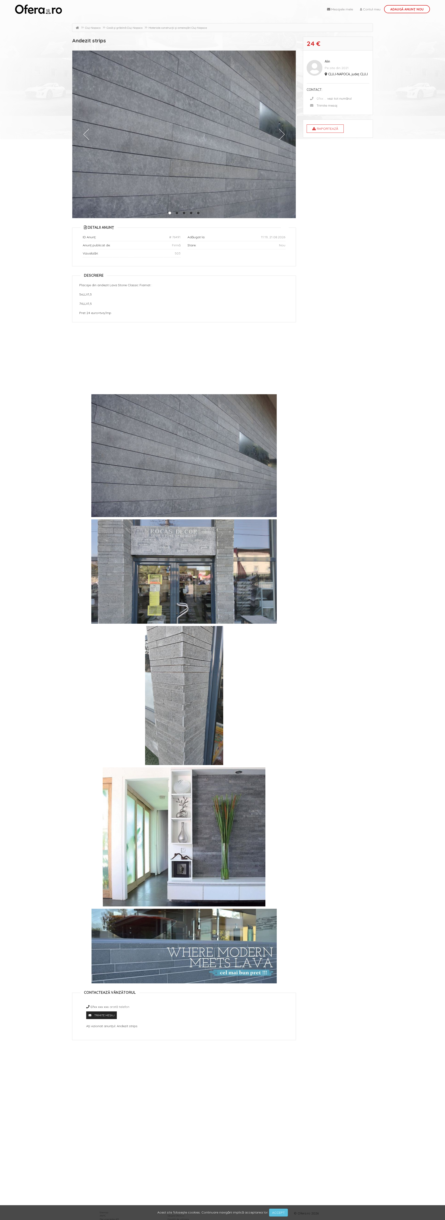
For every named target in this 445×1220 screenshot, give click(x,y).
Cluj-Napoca (93, 27)
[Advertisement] (184, 359)
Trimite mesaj (327, 105)
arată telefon (119, 1007)
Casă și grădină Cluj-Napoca (125, 27)
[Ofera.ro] (38, 9)
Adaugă (407, 9)
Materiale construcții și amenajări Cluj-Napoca (178, 27)
